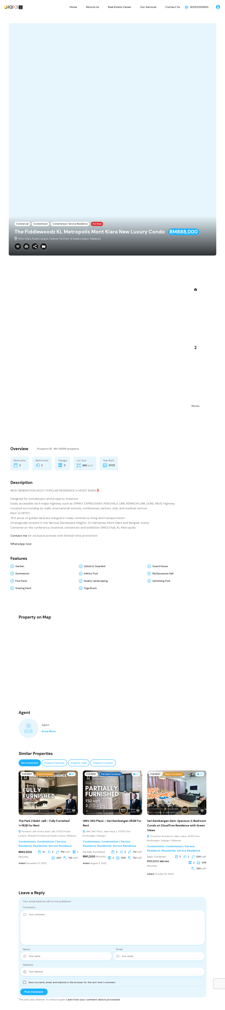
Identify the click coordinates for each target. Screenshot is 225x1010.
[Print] (26, 246)
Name (26, 949)
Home (73, 7)
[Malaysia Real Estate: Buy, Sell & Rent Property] (13, 7)
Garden (19, 566)
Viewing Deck (23, 588)
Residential (40, 846)
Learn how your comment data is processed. (93, 999)
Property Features (54, 762)
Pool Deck (21, 581)
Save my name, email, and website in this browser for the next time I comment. (72, 982)
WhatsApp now (20, 544)
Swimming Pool (161, 581)
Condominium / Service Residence (70, 223)
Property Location (103, 762)
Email (119, 949)
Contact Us (172, 7)
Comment (29, 907)
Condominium (40, 223)
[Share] (35, 246)
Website (28, 965)
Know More (49, 731)
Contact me (18, 536)
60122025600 (199, 7)
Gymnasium (22, 573)
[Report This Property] (43, 246)
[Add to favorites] (73, 810)
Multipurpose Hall (162, 573)
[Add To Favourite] (17, 246)
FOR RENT (27, 774)
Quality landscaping (96, 581)
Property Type (79, 762)
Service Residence (60, 846)
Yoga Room (90, 588)
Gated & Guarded (94, 566)
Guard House (160, 566)
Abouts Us (92, 7)
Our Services (148, 7)
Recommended (29, 762)
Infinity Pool (91, 573)
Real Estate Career (119, 7)
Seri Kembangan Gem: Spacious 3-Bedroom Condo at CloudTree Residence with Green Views (176, 825)
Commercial (22, 223)
